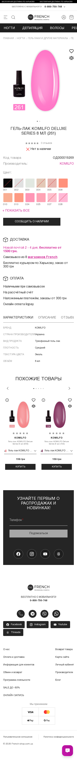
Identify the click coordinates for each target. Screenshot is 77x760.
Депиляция (32, 28)
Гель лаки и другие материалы (48, 38)
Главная (8, 38)
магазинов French (42, 257)
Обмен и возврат (12, 672)
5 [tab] (43, 388)
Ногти (9, 28)
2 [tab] (39, 121)
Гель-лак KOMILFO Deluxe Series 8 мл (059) (20, 441)
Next (69, 388)
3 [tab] (38, 388)
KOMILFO (67, 163)
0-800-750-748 (53, 7)
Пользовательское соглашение (17, 737)
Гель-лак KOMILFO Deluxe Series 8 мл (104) (56, 441)
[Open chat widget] (67, 750)
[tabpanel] (38, 81)
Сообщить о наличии (32, 221)
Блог (58, 680)
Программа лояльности (16, 680)
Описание (47, 317)
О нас (6, 649)
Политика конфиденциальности (58, 737)
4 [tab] (40, 388)
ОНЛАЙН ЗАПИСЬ (13, 695)
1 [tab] (37, 121)
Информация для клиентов (18, 665)
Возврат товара (64, 649)
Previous (7, 388)
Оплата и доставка (13, 657)
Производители (64, 672)
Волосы (57, 28)
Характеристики (18, 317)
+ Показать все (16, 210)
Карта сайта (62, 657)
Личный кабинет (64, 665)
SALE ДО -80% (11, 688)
